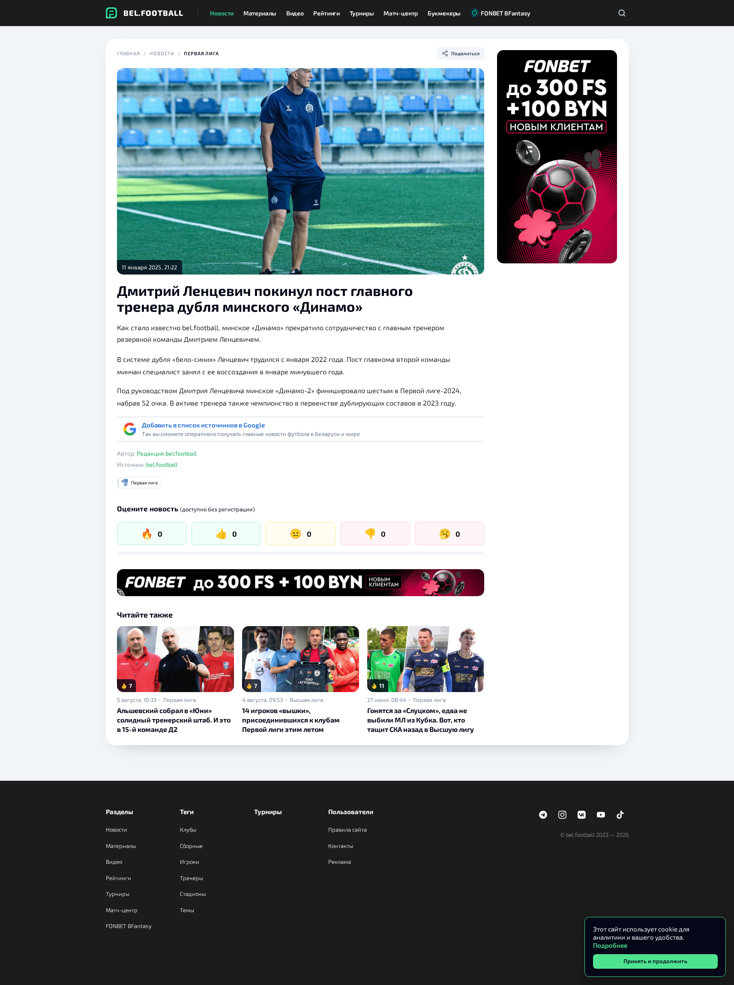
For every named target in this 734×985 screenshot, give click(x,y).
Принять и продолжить (655, 961)
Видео (114, 861)
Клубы (188, 829)
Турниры (117, 893)
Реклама (339, 861)
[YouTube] (601, 815)
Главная (128, 53)
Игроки (189, 861)
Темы (187, 910)
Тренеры (191, 878)
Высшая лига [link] (306, 700)
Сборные (191, 845)
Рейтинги (118, 878)
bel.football (161, 464)
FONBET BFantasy (129, 925)
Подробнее (610, 945)
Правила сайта (347, 829)
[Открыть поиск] (622, 12)
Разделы (119, 811)
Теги (187, 811)
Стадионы (193, 893)
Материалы (121, 845)
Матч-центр (122, 910)
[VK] (582, 815)
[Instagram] (562, 815)
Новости (162, 53)
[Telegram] (543, 815)
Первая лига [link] (179, 700)
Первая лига (201, 53)
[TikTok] (620, 815)
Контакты (340, 845)
